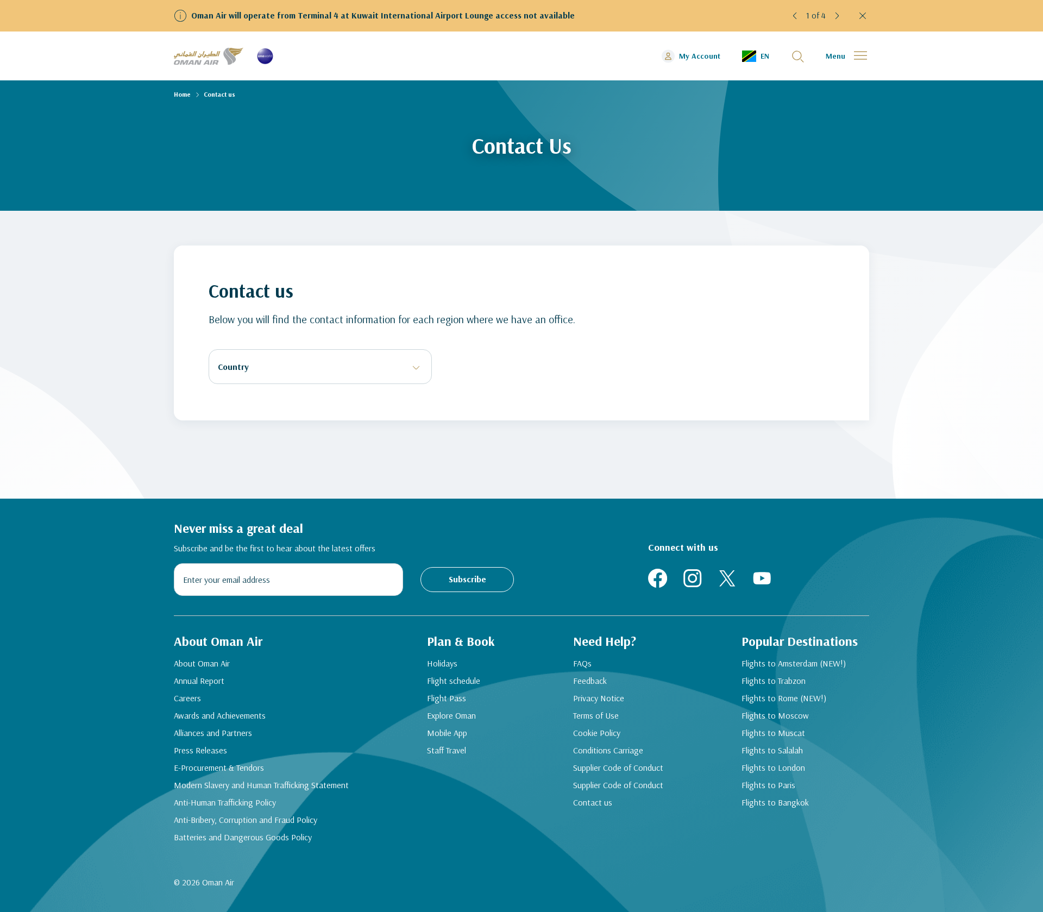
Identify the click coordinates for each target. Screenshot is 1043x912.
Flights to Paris (768, 784)
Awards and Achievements (220, 715)
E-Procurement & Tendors (219, 767)
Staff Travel (446, 750)
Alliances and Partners (213, 732)
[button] (795, 15)
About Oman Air (202, 663)
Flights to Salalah (772, 750)
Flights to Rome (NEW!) (784, 698)
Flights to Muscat (773, 732)
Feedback (590, 680)
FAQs (582, 663)
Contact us (592, 802)
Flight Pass (446, 698)
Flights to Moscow (775, 715)
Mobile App (447, 732)
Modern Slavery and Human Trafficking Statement (261, 784)
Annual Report (199, 680)
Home (182, 94)
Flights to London (773, 767)
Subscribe (467, 579)
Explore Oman (451, 715)
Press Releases (200, 750)
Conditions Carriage (608, 750)
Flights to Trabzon (774, 680)
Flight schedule (453, 680)
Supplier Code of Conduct (618, 767)
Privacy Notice (598, 698)
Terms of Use (596, 715)
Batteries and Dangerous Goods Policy (243, 837)
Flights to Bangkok (775, 802)
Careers (187, 698)
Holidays (442, 663)
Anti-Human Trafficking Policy (225, 802)
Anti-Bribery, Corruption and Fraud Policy (245, 819)
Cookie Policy (596, 732)
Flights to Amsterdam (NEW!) (794, 663)
